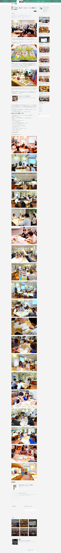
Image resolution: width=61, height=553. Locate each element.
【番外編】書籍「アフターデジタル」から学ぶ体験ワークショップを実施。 (20, 17)
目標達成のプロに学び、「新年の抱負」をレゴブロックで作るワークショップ (20, 16)
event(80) (12, 500)
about (48, 3)
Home (44, 3)
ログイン (43, 1)
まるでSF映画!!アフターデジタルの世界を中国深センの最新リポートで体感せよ (21, 15)
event (46, 3)
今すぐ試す (38, 1)
